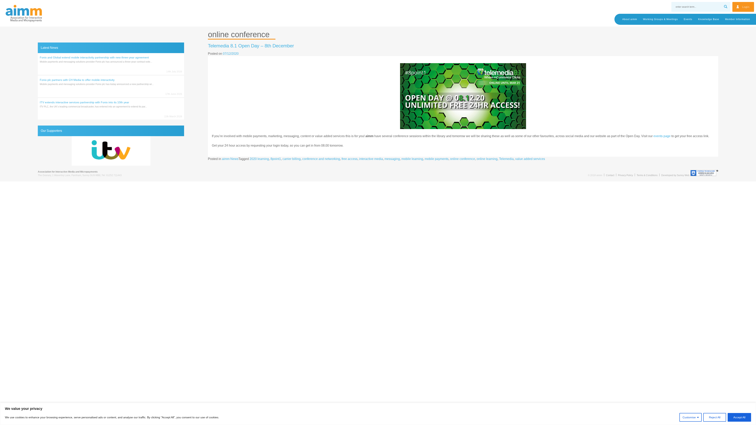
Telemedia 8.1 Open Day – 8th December (251, 45)
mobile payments (436, 159)
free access (350, 159)
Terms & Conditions (647, 175)
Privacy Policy (625, 175)
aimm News (230, 159)
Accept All (739, 417)
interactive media (371, 159)
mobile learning (412, 159)
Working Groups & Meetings (660, 19)
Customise (689, 417)
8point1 (276, 159)
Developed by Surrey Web (675, 175)
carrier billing (292, 159)
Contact (610, 175)
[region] (378, 414)
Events (688, 19)
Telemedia (506, 159)
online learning (487, 159)
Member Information (737, 19)
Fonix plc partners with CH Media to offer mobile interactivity (77, 79)
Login (746, 6)
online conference (462, 159)
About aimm (629, 19)
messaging (392, 159)
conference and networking (321, 159)
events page (662, 136)
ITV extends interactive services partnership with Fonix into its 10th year (84, 102)
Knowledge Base (708, 19)
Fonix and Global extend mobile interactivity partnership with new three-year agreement (94, 57)
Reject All (714, 417)
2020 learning (259, 159)
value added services (530, 159)
